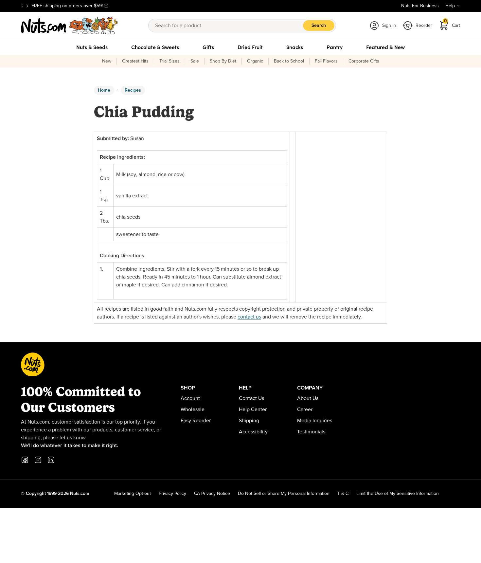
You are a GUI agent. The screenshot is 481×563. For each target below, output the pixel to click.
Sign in (389, 25)
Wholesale (193, 409)
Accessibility (253, 431)
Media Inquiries (314, 420)
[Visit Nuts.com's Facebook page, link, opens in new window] (25, 460)
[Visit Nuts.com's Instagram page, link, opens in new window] (38, 460)
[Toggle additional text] (106, 6)
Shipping (249, 420)
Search (319, 25)
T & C (342, 493)
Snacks (294, 47)
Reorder (424, 25)
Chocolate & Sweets (155, 47)
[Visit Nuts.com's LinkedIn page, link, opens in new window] (51, 460)
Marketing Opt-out (132, 493)
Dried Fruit (250, 47)
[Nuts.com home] (69, 25)
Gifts (208, 47)
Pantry (335, 47)
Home (104, 90)
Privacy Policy (172, 493)
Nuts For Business (420, 6)
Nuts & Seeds (92, 47)
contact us (249, 316)
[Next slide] (27, 6)
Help (450, 6)
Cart (452, 23)
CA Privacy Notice (212, 493)
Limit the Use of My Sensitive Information (397, 493)
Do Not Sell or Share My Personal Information (284, 493)
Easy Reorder (196, 420)
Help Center (253, 409)
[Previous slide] (22, 6)
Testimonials (311, 431)
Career (304, 409)
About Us (307, 398)
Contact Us (251, 398)
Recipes (133, 90)
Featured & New (385, 47)
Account (190, 398)
